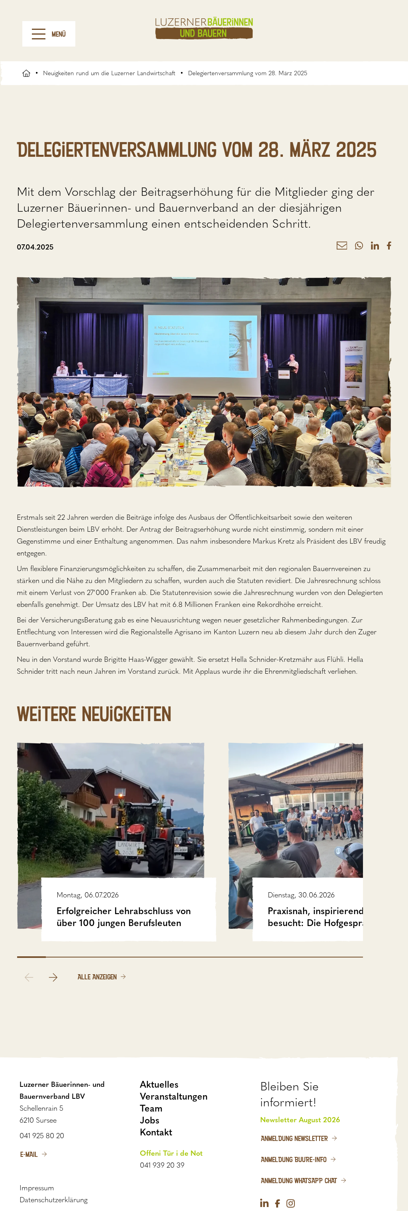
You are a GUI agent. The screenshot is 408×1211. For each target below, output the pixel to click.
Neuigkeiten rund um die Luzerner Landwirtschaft (109, 73)
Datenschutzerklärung (54, 1199)
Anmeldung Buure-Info (294, 1159)
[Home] (204, 28)
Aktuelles (159, 1084)
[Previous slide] (29, 977)
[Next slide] (53, 977)
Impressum (37, 1188)
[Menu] (38, 34)
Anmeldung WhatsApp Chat (299, 1180)
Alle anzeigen (97, 976)
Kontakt (156, 1132)
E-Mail (29, 1154)
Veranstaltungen (174, 1096)
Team (151, 1108)
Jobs (149, 1120)
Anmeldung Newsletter (294, 1138)
